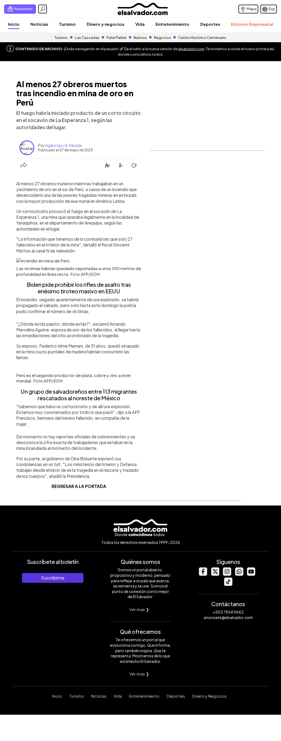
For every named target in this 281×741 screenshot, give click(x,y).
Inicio (13, 24)
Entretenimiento (172, 24)
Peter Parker (116, 37)
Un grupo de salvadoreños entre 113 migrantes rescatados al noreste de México (79, 394)
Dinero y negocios (105, 24)
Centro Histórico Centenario (202, 37)
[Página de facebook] (202, 574)
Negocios (162, 37)
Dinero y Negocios (209, 696)
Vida (140, 24)
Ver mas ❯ (139, 609)
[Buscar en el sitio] (42, 9)
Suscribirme (52, 578)
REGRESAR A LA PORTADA (79, 486)
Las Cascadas (87, 37)
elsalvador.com (191, 49)
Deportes (210, 24)
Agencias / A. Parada (63, 145)
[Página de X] (214, 574)
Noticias (39, 24)
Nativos (140, 37)
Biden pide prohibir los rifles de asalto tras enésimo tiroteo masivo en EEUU (79, 287)
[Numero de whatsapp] (239, 574)
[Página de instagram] (227, 574)
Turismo (67, 24)
